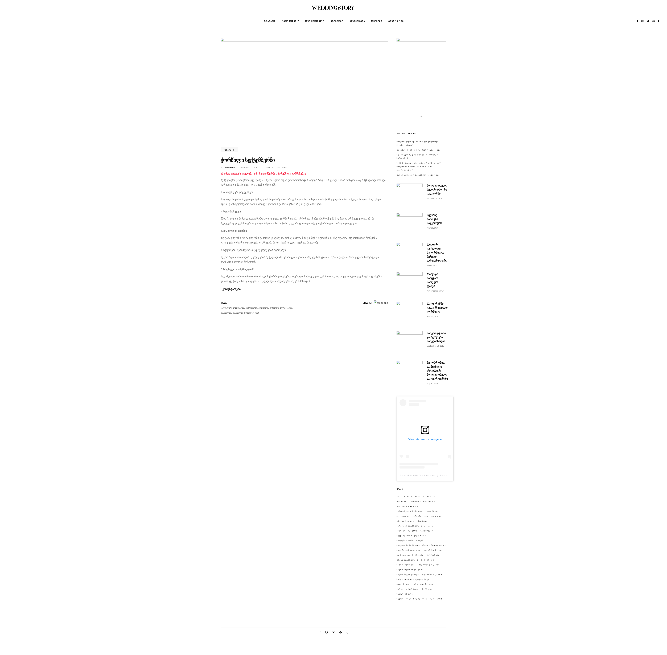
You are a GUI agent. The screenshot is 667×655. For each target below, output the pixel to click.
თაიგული (436, 516)
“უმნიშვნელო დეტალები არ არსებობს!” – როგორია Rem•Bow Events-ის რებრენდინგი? (420, 166)
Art (399, 497)
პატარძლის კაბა (433, 550)
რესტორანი (433, 555)
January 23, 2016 (434, 198)
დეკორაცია (403, 516)
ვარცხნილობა (420, 516)
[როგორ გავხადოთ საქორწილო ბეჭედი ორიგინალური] (410, 256)
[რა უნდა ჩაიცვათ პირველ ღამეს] (410, 285)
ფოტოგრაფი (422, 579)
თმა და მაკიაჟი (405, 521)
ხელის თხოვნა (405, 594)
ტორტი (408, 579)
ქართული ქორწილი (408, 589)
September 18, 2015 (435, 346)
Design (419, 497)
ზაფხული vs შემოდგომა (232, 308)
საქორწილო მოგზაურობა (411, 570)
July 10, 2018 (432, 383)
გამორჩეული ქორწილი (409, 511)
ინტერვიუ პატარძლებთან (411, 526)
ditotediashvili (229, 167)
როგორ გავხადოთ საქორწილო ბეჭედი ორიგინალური (437, 252)
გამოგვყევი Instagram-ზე (423, 122)
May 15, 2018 (432, 228)
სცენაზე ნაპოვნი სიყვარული (435, 219)
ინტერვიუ (422, 521)
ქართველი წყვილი (423, 584)
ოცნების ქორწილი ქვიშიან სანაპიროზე (419, 150)
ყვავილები (226, 313)
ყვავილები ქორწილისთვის (246, 313)
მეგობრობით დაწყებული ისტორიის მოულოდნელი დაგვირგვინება (437, 370)
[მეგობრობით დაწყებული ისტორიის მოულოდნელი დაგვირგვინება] (410, 374)
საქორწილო (428, 560)
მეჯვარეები (426, 531)
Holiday (402, 502)
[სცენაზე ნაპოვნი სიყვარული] (410, 226)
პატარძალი (437, 545)
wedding (428, 502)
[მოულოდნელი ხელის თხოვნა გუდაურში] (410, 197)
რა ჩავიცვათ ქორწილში (410, 555)
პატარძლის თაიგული (409, 550)
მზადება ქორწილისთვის (410, 540)
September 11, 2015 (248, 167)
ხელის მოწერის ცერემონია (412, 599)
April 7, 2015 (432, 265)
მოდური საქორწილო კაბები (412, 545)
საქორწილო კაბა (406, 565)
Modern (414, 502)
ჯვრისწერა (436, 599)
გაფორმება (432, 511)
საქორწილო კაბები (430, 565)
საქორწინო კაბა (431, 574)
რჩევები (229, 150)
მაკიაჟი (401, 531)
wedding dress (406, 506)
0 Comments (282, 167)
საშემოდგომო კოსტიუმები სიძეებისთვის (437, 337)
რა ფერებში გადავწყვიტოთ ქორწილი (437, 307)
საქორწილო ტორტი (408, 574)
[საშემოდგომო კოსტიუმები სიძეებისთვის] (410, 344)
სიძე (399, 579)
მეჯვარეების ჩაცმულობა (410, 536)
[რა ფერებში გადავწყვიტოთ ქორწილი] (410, 315)
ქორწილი (263, 308)
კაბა (430, 526)
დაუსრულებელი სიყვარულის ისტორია (418, 175)
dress (431, 497)
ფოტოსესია (403, 584)
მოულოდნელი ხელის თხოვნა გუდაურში (437, 189)
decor (408, 497)
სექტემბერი (251, 308)
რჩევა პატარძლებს (407, 560)
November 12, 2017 (435, 291)
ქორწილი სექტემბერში (281, 308)
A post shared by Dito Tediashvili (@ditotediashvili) (427, 475)
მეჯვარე (412, 531)
